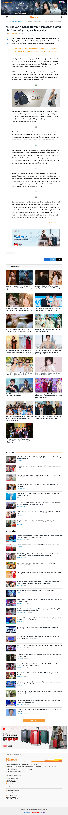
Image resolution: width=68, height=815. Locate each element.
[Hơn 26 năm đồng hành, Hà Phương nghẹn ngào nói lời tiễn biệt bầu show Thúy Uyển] (19, 342)
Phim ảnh (19, 713)
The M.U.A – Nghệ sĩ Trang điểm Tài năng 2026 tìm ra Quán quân (36, 590)
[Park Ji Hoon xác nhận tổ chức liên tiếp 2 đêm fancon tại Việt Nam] (19, 385)
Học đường (20, 640)
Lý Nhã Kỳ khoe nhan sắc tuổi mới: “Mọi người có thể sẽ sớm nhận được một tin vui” (19, 309)
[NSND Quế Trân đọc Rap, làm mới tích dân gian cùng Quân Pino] (48, 321)
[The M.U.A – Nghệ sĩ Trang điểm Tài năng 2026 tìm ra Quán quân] (11, 593)
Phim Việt (19, 515)
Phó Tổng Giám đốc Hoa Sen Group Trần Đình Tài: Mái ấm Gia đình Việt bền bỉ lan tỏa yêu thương (39, 573)
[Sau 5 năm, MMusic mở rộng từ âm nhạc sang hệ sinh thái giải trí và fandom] (11, 648)
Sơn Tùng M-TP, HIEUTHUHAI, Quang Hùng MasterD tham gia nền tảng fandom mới (37, 628)
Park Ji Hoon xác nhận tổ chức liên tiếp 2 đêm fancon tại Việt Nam (18, 394)
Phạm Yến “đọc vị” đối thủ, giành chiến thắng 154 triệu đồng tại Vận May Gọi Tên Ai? (39, 673)
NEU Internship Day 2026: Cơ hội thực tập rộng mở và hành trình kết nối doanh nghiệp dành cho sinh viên (38, 637)
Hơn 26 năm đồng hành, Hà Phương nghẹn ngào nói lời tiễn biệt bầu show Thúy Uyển (18, 351)
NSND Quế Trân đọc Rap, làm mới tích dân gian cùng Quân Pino (47, 330)
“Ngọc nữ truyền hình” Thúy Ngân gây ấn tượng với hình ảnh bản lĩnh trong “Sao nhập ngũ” (19, 287)
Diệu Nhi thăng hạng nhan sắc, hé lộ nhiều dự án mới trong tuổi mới (47, 374)
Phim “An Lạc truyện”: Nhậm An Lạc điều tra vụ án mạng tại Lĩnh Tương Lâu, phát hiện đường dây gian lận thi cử (39, 609)
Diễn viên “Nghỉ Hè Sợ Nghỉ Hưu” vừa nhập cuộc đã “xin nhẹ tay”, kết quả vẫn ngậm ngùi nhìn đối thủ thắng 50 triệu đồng (39, 536)
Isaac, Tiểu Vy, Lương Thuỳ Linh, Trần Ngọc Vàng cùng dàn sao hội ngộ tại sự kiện (48, 309)
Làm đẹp (19, 592)
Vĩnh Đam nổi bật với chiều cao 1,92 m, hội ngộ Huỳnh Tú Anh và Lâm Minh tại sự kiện (48, 287)
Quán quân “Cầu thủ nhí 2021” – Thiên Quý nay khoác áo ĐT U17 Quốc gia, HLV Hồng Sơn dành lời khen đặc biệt (39, 476)
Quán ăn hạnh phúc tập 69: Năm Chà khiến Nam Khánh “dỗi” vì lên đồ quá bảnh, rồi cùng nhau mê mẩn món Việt (38, 664)
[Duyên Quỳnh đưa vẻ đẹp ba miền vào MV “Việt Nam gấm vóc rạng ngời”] (11, 547)
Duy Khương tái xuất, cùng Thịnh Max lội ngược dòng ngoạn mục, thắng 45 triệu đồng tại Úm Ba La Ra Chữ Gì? (39, 701)
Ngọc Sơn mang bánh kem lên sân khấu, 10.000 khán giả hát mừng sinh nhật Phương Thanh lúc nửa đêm (48, 395)
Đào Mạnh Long (12, 33)
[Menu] (7, 17)
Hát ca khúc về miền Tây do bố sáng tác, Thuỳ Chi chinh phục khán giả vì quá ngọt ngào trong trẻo (39, 457)
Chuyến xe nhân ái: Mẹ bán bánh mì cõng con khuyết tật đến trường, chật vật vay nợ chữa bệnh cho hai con (39, 692)
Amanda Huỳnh (10, 253)
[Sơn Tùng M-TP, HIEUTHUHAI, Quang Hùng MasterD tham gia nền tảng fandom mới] (11, 629)
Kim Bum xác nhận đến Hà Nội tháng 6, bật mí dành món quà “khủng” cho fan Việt (48, 417)
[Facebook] (7, 39)
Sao (14, 21)
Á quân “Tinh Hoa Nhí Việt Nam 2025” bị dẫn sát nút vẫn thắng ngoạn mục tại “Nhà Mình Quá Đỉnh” (39, 600)
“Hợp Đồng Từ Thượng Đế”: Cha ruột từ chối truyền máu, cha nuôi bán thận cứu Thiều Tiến (39, 655)
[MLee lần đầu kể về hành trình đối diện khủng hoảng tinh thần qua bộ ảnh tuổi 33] (19, 321)
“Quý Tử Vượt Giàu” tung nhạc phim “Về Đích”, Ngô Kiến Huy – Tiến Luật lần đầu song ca (39, 521)
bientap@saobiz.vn (11, 781)
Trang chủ (9, 21)
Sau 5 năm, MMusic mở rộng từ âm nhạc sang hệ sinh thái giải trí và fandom (39, 645)
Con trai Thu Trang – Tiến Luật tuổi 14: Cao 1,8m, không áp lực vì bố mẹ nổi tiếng (19, 374)
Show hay (19, 479)
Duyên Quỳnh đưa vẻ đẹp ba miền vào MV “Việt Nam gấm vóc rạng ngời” (38, 544)
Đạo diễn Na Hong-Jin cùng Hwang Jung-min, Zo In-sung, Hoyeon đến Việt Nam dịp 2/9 (39, 485)
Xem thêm (33, 720)
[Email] (7, 47)
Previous (3, 7)
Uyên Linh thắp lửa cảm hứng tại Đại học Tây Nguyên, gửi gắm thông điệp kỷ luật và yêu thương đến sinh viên (19, 418)
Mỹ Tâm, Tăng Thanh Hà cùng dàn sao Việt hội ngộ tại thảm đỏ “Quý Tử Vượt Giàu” (39, 512)
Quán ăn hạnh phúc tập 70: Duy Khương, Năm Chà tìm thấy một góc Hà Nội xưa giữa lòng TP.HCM (38, 564)
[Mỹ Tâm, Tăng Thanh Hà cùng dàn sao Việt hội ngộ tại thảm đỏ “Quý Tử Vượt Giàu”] (11, 514)
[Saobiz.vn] (34, 17)
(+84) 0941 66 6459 (11, 783)
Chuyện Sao (20, 21)
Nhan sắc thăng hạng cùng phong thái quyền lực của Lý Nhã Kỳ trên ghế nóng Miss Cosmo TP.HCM (48, 352)
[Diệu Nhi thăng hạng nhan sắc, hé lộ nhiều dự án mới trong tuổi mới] (48, 364)
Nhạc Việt (19, 460)
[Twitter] (7, 43)
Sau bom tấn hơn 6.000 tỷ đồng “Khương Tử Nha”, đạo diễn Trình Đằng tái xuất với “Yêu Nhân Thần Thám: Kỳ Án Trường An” (38, 503)
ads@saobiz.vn (12, 797)
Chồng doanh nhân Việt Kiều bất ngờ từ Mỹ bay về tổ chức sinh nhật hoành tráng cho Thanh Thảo (19, 440)
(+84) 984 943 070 (14, 771)
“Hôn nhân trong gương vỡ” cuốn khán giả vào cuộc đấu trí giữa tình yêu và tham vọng (39, 710)
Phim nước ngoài (21, 488)
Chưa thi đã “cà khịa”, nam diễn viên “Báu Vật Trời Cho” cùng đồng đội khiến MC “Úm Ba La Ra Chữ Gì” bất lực (39, 618)
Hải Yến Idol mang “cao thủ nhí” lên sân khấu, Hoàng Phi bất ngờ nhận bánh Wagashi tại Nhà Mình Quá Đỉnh (39, 683)
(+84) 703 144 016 (23, 771)
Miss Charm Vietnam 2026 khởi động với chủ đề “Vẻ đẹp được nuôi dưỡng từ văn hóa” (39, 467)
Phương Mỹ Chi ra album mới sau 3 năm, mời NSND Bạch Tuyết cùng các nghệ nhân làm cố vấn (38, 494)
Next (64, 7)
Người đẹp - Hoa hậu (22, 470)
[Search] (61, 17)
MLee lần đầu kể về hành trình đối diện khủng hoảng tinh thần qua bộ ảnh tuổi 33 (18, 330)
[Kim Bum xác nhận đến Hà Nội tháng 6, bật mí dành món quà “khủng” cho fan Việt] (48, 408)
